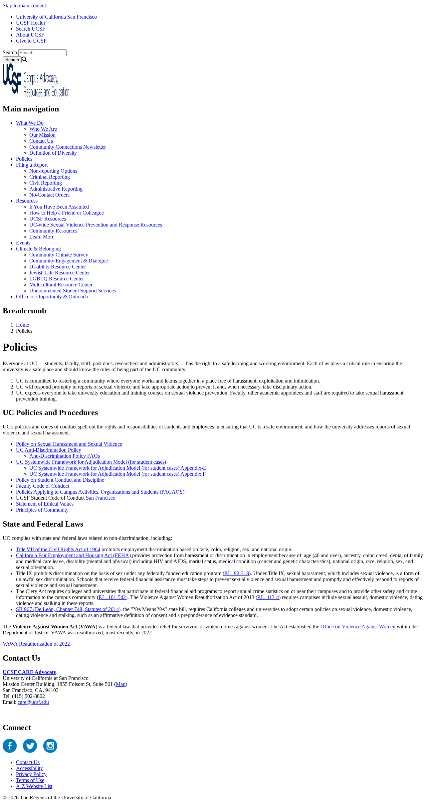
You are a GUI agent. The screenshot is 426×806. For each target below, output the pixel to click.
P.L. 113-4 (268, 597)
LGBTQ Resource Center (56, 278)
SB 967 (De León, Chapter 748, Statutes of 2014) (68, 609)
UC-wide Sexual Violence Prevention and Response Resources (95, 225)
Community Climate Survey (58, 254)
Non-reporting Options (53, 171)
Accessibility (29, 768)
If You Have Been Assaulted (59, 207)
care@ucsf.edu (33, 702)
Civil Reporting (45, 183)
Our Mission (42, 135)
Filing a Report (32, 165)
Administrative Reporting (56, 189)
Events (23, 242)
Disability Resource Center (57, 266)
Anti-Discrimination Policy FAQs (64, 456)
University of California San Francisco (56, 17)
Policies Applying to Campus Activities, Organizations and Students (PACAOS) (100, 492)
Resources (27, 201)
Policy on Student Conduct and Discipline (60, 480)
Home (22, 325)
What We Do (30, 123)
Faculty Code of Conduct (42, 486)
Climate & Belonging (38, 248)
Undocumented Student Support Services (72, 290)
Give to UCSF (31, 41)
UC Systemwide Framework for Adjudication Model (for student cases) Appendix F (117, 474)
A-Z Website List (34, 786)
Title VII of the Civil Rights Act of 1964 (58, 549)
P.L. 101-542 (112, 597)
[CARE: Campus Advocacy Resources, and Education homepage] (36, 94)
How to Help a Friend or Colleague (66, 213)
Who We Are (43, 129)
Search (10, 52)
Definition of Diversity (53, 153)
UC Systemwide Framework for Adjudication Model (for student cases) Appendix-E (117, 468)
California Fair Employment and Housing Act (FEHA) (74, 555)
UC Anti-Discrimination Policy (48, 450)
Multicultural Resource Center (61, 284)
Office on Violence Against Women (357, 626)
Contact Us (41, 141)
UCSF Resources (47, 219)
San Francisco (100, 498)
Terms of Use (30, 780)
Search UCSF (30, 29)
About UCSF (30, 35)
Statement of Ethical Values (45, 504)
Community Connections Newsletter (67, 147)
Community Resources (53, 231)
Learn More (41, 237)
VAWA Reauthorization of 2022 (36, 644)
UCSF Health (30, 23)
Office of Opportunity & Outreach (52, 296)
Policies (24, 159)
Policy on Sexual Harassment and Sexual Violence (69, 444)
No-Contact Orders (49, 195)
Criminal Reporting (49, 177)
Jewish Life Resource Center (59, 272)
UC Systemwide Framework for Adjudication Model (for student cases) (91, 462)
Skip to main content (24, 5)
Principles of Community (42, 510)
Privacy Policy (31, 774)
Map (120, 684)
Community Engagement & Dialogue (68, 260)
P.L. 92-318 (236, 573)
